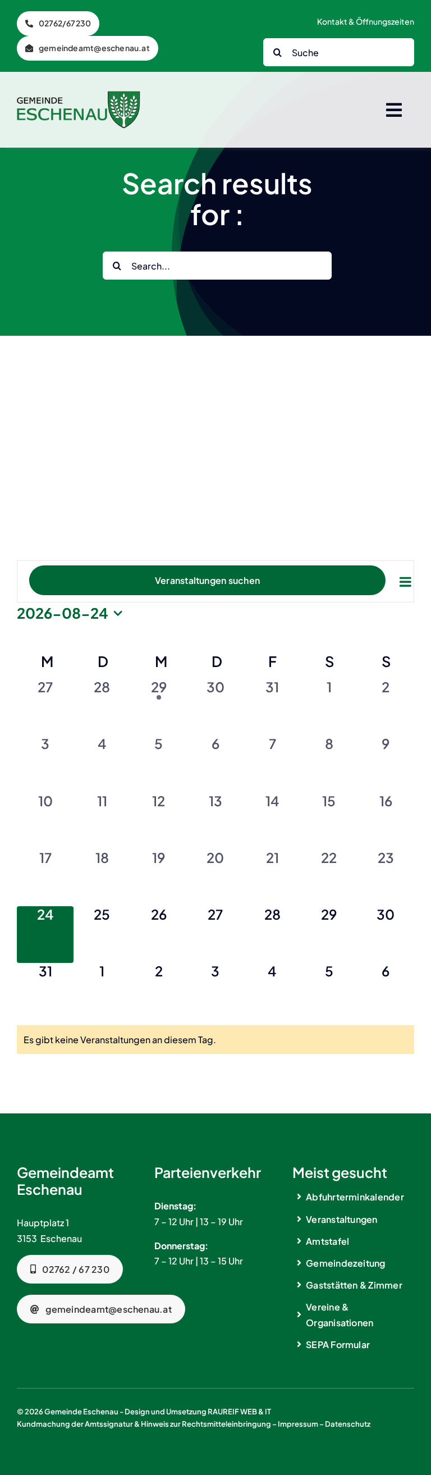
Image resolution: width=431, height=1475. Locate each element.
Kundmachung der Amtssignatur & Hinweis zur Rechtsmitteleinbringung (144, 1423)
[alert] (215, 1039)
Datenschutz (347, 1423)
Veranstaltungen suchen (207, 580)
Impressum (298, 1423)
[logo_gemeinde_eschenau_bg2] (78, 95)
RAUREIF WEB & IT (239, 1411)
